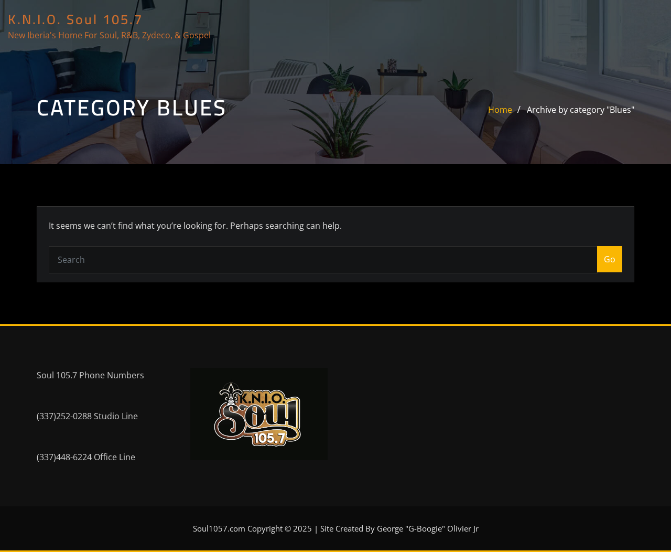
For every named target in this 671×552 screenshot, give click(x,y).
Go (609, 259)
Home (500, 109)
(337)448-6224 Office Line (86, 457)
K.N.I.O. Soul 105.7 (75, 19)
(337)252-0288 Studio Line (87, 416)
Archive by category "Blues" (580, 109)
